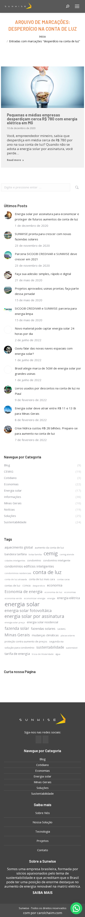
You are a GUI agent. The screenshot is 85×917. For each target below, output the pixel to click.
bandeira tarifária (16, 554)
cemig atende (67, 554)
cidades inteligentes (15, 560)
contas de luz (12, 585)
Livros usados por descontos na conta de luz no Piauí (47, 391)
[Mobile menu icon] (77, 6)
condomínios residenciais (18, 573)
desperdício (39, 585)
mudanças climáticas (45, 635)
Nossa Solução (42, 822)
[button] (76, 908)
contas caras (63, 579)
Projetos (43, 841)
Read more (14, 160)
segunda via (56, 641)
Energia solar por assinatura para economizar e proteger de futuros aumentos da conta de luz (47, 216)
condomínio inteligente (56, 560)
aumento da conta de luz (49, 547)
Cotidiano (42, 765)
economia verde (13, 598)
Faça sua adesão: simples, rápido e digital (43, 274)
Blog (43, 759)
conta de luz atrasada (16, 579)
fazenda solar (17, 628)
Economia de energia (23, 591)
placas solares (68, 635)
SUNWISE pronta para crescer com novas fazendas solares (43, 236)
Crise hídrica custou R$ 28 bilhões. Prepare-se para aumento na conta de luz (46, 430)
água (58, 654)
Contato (42, 850)
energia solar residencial (42, 622)
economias (70, 592)
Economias (42, 771)
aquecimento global (19, 547)
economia (54, 585)
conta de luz (47, 572)
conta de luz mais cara (42, 579)
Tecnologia (42, 831)
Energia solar (42, 776)
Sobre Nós (42, 813)
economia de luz (53, 592)
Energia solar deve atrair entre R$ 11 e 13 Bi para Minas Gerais (45, 411)
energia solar (22, 604)
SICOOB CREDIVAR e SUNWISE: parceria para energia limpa (46, 311)
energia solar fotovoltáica (28, 610)
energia (51, 598)
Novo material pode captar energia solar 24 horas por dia (44, 331)
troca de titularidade (43, 654)
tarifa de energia (17, 653)
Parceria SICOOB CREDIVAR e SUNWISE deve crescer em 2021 (46, 256)
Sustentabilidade (42, 793)
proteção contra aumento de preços (26, 641)
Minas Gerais (17, 634)
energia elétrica (68, 598)
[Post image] (8, 215)
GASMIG (61, 629)
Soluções (43, 788)
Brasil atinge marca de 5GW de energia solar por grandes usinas (48, 371)
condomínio (34, 560)
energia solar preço (15, 622)
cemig (51, 553)
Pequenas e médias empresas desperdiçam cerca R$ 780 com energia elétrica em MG (42, 118)
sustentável (71, 647)
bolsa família (35, 554)
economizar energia (34, 598)
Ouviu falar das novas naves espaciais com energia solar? (44, 351)
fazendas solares (43, 628)
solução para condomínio (19, 647)
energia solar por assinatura (34, 616)
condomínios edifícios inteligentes (29, 566)
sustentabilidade (50, 647)
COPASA (26, 585)
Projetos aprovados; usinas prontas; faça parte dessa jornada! (47, 291)
